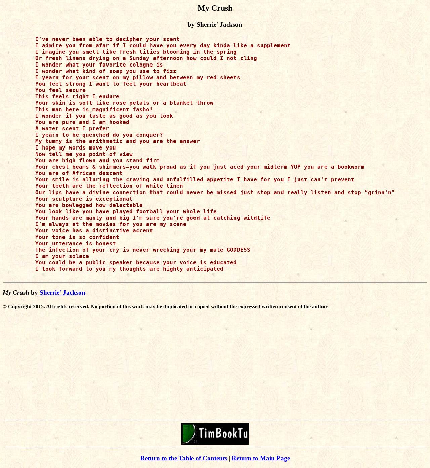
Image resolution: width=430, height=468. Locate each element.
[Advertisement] (215, 370)
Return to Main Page (261, 458)
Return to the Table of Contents (183, 458)
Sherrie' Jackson (62, 292)
